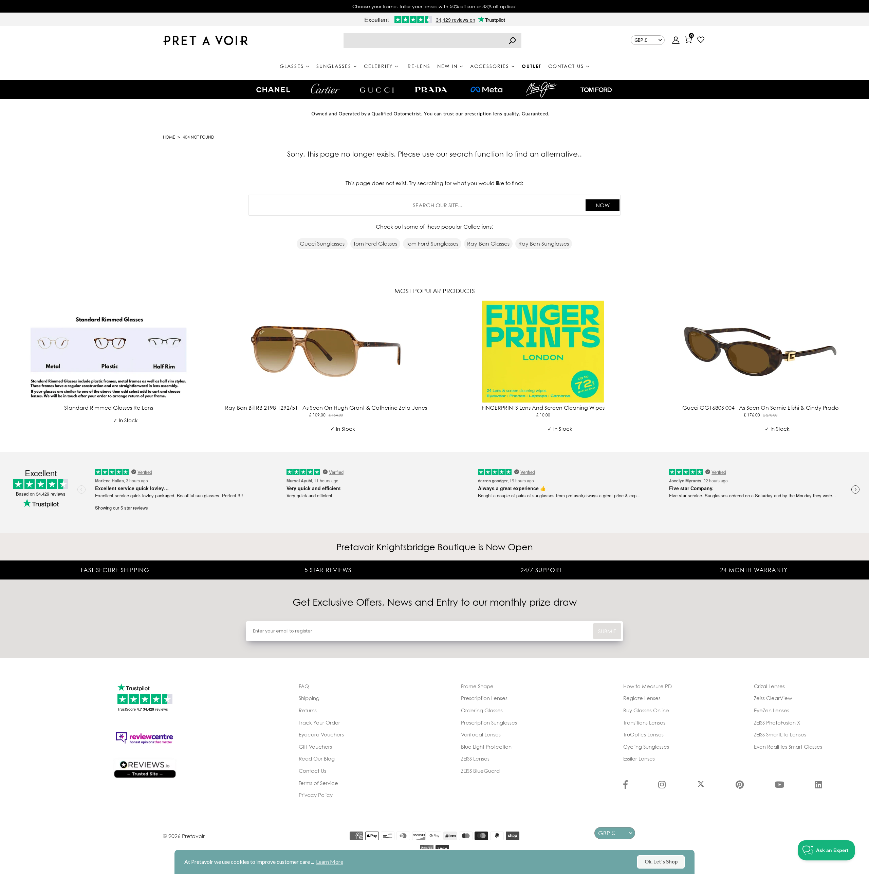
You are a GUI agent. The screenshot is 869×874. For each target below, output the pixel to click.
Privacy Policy (316, 795)
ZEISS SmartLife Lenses (780, 734)
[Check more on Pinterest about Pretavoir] (740, 785)
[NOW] (512, 41)
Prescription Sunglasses (489, 722)
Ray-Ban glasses (488, 243)
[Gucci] (377, 89)
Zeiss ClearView (773, 698)
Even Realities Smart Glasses (788, 747)
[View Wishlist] (700, 40)
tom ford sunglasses (432, 243)
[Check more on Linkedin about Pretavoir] (818, 785)
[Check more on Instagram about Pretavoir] (662, 785)
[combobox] (432, 40)
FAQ (304, 686)
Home (169, 137)
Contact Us (312, 771)
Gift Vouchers (315, 747)
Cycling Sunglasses (646, 747)
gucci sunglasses (322, 243)
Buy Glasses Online (646, 710)
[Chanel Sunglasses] (273, 89)
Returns (308, 710)
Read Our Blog (317, 758)
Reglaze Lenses (642, 698)
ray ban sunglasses (543, 243)
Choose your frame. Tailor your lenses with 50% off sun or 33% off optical (434, 6)
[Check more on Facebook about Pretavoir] (625, 785)
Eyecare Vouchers (321, 734)
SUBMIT (607, 631)
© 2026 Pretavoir (184, 836)
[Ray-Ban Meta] (486, 90)
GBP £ (640, 40)
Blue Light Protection (486, 747)
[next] (862, 373)
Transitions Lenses (644, 722)
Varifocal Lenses (481, 734)
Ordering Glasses (482, 710)
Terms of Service (318, 783)
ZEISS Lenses (475, 758)
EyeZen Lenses (771, 710)
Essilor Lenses (639, 758)
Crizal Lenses (769, 686)
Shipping (309, 698)
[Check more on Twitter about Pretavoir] (701, 785)
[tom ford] (596, 89)
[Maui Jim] (542, 89)
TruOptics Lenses (643, 734)
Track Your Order (319, 722)
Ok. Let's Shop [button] (661, 861)
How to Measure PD (647, 686)
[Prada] (431, 89)
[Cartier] (325, 88)
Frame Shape (477, 686)
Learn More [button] (329, 861)
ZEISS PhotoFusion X (777, 722)
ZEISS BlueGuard (480, 771)
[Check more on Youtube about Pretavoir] (779, 785)
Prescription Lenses (484, 698)
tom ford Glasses (375, 243)
